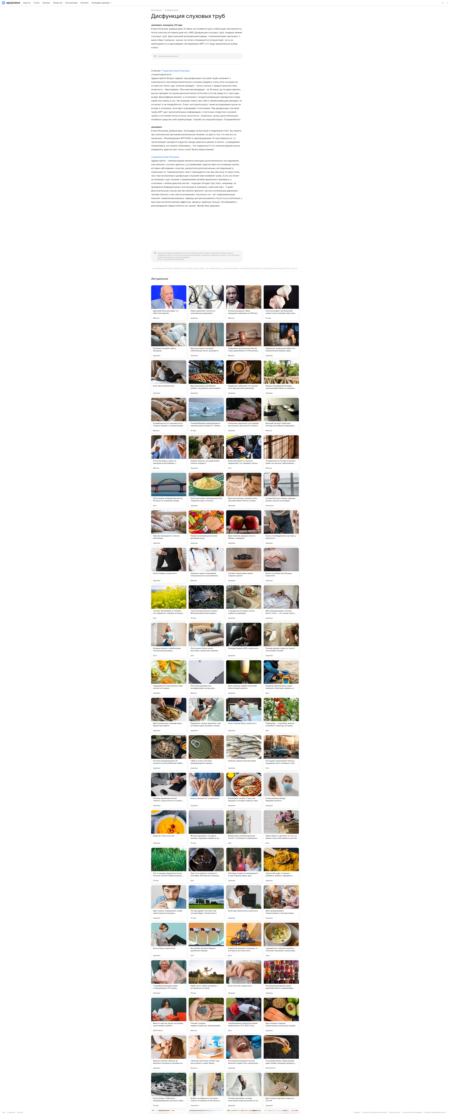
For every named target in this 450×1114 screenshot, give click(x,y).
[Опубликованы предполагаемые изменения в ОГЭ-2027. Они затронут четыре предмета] (243, 1015)
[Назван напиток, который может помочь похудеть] (206, 452)
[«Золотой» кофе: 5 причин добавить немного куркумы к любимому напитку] (281, 865)
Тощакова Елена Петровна (175, 70)
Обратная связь (394, 1112)
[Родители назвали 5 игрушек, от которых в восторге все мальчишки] (243, 940)
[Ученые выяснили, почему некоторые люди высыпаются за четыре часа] (243, 1090)
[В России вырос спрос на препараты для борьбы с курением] (168, 452)
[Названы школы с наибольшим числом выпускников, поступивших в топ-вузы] (168, 640)
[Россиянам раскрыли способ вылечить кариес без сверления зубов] (243, 1052)
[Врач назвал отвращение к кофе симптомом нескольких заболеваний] (168, 902)
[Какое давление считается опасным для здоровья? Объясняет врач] (206, 302)
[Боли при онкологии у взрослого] (243, 902)
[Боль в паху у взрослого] (168, 940)
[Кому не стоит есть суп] (168, 827)
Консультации (156, 10)
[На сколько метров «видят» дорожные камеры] (206, 940)
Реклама (20, 1112)
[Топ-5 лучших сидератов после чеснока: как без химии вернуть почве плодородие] (168, 865)
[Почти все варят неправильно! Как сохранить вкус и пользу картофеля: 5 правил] (206, 490)
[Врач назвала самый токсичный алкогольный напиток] (243, 677)
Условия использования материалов (374, 1112)
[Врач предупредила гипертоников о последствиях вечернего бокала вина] (281, 902)
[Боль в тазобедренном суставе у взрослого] (281, 527)
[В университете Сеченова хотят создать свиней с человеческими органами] (168, 415)
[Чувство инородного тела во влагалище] (168, 527)
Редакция (357, 1112)
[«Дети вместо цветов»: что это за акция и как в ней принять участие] (281, 827)
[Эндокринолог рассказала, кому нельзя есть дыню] (168, 677)
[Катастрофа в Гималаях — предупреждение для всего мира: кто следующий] (168, 1090)
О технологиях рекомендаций (412, 1112)
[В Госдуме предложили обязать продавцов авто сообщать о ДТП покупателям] (281, 752)
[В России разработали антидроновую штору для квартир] (206, 677)
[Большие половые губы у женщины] (168, 340)
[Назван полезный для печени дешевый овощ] (206, 527)
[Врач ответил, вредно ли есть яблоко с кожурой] (243, 527)
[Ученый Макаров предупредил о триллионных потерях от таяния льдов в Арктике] (206, 415)
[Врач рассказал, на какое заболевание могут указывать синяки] (206, 340)
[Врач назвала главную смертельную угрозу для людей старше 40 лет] (281, 1015)
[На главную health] (12, 3)
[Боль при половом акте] (168, 377)
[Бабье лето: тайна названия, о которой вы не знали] (206, 977)
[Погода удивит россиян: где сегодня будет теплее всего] (206, 902)
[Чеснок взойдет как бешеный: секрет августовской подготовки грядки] (281, 302)
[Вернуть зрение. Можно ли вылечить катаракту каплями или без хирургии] (168, 1052)
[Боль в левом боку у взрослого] (243, 715)
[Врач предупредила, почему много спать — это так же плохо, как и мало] (281, 602)
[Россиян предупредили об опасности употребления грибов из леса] (168, 752)
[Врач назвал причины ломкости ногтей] (281, 1090)
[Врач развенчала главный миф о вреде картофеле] (168, 715)
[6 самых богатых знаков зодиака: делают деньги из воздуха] (281, 490)
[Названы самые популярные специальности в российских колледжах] (206, 565)
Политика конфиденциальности (435, 1112)
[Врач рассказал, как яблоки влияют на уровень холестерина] (206, 377)
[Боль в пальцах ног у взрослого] (206, 790)
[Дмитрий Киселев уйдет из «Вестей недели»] (168, 302)
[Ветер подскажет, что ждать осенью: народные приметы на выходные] (206, 827)
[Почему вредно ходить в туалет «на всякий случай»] (281, 640)
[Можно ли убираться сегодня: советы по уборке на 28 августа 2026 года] (206, 1090)
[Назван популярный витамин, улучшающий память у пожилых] (281, 377)
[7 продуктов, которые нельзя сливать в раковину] (243, 602)
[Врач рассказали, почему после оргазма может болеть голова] (243, 490)
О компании (11, 1112)
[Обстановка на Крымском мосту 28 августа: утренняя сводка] (168, 490)
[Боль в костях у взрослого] (243, 977)
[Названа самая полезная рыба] (243, 752)
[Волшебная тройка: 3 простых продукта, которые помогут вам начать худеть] (243, 790)
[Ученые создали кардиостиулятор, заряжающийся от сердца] (206, 1015)
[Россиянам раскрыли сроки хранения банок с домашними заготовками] (281, 977)
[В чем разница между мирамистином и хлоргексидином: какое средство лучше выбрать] (281, 790)
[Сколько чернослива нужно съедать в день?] (243, 565)
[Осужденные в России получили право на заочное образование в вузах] (281, 452)
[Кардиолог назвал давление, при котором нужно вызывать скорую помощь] (206, 715)
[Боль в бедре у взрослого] (168, 565)
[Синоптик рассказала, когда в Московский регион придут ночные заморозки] (206, 602)
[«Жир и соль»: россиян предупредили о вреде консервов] (206, 752)
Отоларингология (171, 10)
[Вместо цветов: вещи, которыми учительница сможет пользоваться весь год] (168, 1015)
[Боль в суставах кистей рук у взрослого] (281, 565)
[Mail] (3, 3)
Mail (3, 1112)
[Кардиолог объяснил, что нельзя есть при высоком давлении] (243, 377)
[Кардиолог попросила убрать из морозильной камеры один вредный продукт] (281, 340)
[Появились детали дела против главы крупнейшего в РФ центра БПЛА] (243, 340)
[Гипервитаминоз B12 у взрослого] (243, 640)
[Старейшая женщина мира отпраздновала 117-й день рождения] (168, 977)
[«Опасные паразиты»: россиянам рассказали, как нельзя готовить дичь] (243, 415)
